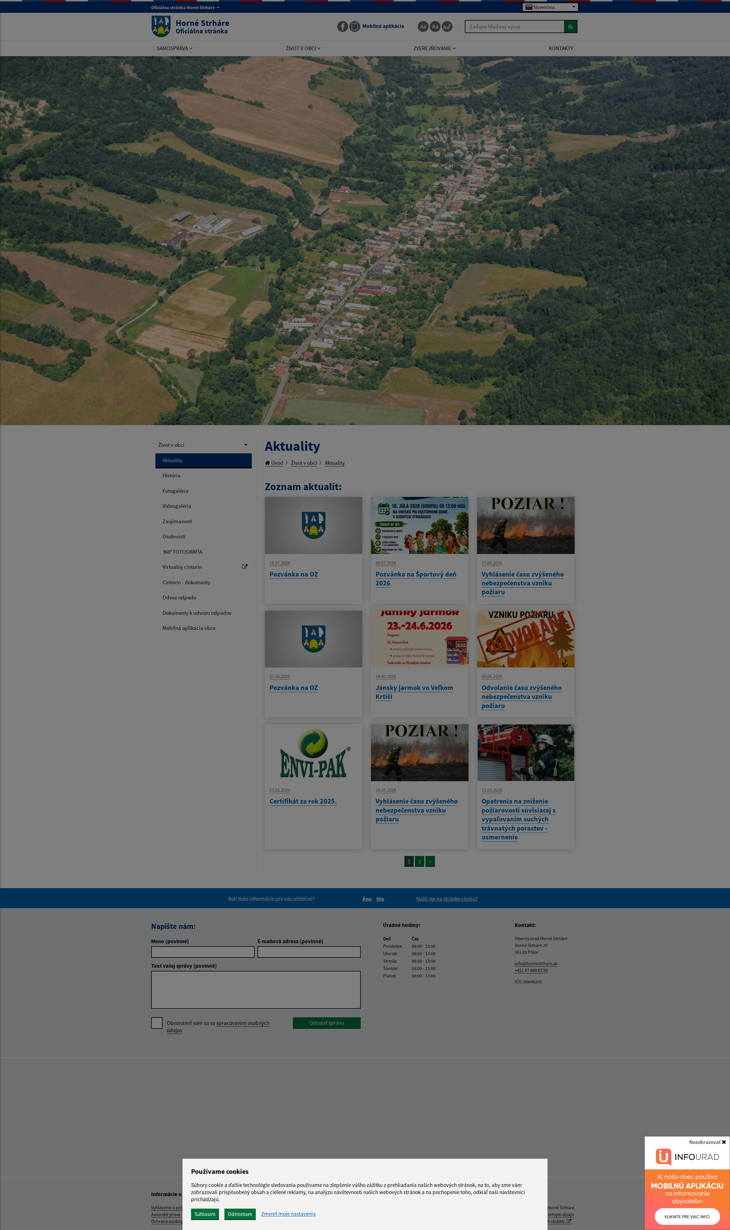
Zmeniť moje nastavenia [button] (288, 1214)
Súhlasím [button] (205, 1214)
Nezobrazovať (705, 1141)
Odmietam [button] (240, 1214)
